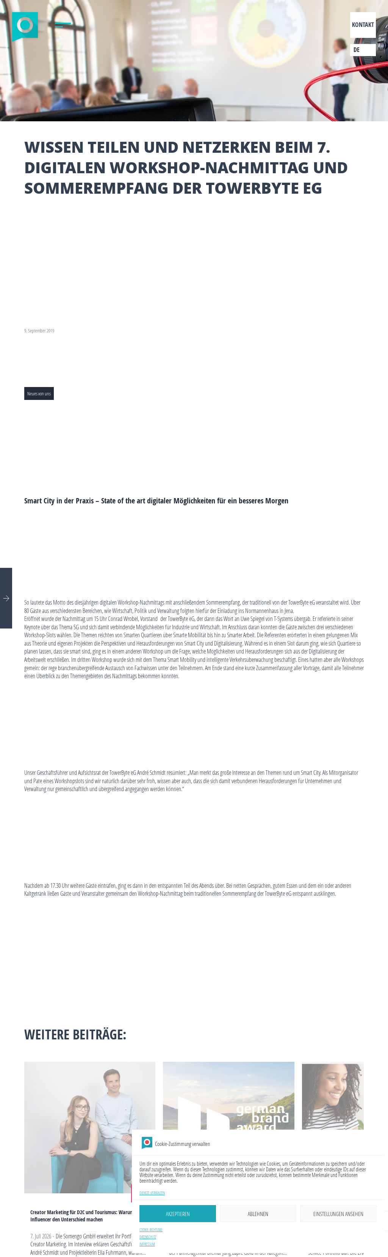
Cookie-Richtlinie (151, 1229)
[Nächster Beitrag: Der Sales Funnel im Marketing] (6, 598)
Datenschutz (147, 1237)
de (357, 49)
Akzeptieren (178, 1214)
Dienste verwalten (152, 1193)
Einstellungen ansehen (338, 1214)
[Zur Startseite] (25, 27)
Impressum (147, 1244)
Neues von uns (39, 393)
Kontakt (363, 24)
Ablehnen (258, 1214)
